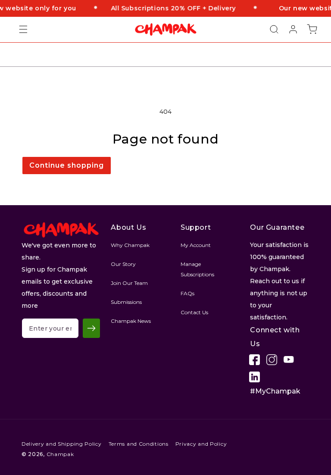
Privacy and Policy (201, 444)
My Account (196, 245)
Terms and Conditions (139, 444)
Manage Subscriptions (197, 269)
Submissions (126, 302)
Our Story (123, 264)
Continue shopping (66, 165)
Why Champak (130, 245)
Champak (60, 454)
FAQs (187, 293)
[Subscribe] (91, 328)
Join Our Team (129, 283)
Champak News (131, 321)
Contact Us (194, 312)
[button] (18, 29)
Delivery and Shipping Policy (62, 444)
